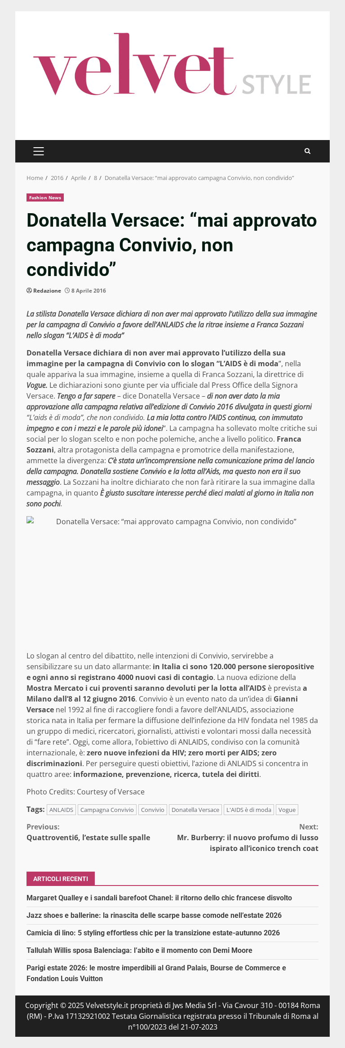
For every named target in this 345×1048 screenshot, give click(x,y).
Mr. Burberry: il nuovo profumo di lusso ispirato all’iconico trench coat (247, 837)
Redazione (47, 290)
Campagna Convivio (107, 810)
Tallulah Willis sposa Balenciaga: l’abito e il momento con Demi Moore (139, 950)
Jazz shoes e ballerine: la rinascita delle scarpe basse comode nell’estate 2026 (154, 915)
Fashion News (45, 197)
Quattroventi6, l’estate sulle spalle (88, 832)
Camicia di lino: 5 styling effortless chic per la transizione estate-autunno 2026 (153, 933)
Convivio (152, 810)
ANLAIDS (61, 810)
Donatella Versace (195, 810)
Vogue (287, 810)
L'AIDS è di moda (248, 810)
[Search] (307, 151)
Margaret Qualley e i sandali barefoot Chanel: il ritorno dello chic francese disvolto (159, 898)
